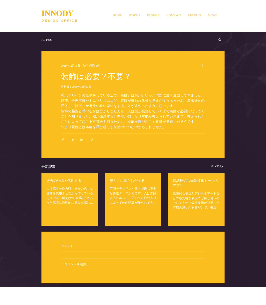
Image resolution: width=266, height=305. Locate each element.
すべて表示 (218, 166)
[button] (219, 39)
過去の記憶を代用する (63, 180)
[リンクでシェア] (91, 140)
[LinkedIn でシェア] (82, 140)
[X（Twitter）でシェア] (72, 140)
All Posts (46, 39)
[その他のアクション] (202, 65)
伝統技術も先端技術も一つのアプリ (195, 183)
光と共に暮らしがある (127, 180)
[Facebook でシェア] (63, 140)
